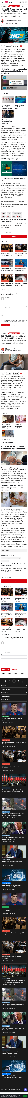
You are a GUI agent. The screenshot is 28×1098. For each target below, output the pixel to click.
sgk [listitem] (19, 558)
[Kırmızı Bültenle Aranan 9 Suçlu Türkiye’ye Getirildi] (8, 102)
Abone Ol (14, 236)
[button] (23, 2)
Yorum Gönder (5, 325)
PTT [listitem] (14, 216)
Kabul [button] (25, 1096)
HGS (2, 127)
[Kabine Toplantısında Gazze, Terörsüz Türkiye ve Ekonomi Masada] (14, 856)
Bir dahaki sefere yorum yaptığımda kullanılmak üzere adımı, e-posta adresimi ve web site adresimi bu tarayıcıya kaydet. (15, 321)
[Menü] (2, 2)
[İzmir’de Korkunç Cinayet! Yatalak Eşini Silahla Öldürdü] (7, 251)
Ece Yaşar (7, 20)
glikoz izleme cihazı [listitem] (6, 558)
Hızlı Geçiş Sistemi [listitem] (17, 213)
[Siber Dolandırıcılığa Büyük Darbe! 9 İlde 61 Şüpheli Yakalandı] (7, 266)
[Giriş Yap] (26, 2)
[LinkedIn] (22, 681)
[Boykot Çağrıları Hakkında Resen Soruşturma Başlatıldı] (8, 436)
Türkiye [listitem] (19, 216)
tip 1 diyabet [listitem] (5, 560)
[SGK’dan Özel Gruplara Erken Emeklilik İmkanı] (20, 422)
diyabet (21, 376)
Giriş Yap (14, 325)
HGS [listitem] (9, 213)
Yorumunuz (8, 297)
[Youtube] (14, 681)
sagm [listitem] (14, 558)
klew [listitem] (3, 216)
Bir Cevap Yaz (6, 290)
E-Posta (3, 315)
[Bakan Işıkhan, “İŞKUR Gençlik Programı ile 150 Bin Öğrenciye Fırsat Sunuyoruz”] (7, 280)
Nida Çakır (7, 348)
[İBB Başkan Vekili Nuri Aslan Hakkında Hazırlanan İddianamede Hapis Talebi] (21, 266)
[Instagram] (5, 681)
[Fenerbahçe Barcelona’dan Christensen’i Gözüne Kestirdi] (14, 713)
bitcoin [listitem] (4, 213)
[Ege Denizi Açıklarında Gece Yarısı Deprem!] (21, 280)
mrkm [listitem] (8, 216)
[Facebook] (18, 681)
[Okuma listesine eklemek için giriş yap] (21, 46)
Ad (2, 309)
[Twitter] (9, 681)
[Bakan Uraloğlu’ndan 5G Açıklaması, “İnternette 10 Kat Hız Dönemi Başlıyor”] (14, 880)
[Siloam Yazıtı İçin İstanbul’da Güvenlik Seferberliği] (8, 117)
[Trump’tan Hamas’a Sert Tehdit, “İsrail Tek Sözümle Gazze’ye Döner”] (14, 832)
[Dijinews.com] (9, 2)
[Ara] (20, 2)
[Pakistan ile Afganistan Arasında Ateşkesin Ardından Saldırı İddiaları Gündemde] (14, 809)
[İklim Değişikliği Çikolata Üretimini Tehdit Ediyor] (8, 422)
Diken (7, 550)
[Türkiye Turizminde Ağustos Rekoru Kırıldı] (20, 102)
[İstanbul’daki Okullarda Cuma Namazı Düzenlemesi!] (21, 251)
